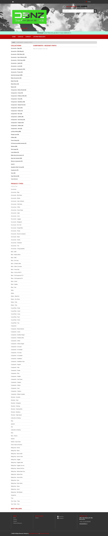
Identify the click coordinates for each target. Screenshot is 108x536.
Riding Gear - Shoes (15, 486)
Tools (12, 498)
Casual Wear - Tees (15, 323)
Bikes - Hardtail (14, 284)
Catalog (20, 36)
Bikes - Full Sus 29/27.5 (16, 272)
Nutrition (13, 438)
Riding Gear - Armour (15, 447)
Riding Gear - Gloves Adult (16, 453)
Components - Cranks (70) (17, 92)
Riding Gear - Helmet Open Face (18, 471)
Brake (12, 290)
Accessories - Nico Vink (16, 224)
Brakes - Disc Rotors (15, 299)
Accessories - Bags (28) (16, 48)
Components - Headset (16, 364)
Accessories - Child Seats (16, 204)
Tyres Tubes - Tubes (15, 501)
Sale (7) (12, 164)
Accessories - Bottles (15, 198)
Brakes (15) (13, 87)
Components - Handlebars (16, 358)
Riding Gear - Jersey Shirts (17, 477)
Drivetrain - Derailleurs (15, 412)
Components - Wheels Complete (18, 394)
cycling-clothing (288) (16, 131)
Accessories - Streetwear (16, 242)
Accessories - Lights (15, 213)
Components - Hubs (15, 367)
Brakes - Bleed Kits (15, 296)
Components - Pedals (15, 370)
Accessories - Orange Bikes (17, 227)
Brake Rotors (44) (15, 84)
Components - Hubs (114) (16, 107)
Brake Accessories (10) (16, 78)
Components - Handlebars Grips (18, 361)
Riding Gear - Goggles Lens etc (17, 465)
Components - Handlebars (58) (18, 101)
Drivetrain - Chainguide (16, 403)
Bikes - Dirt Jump (14, 260)
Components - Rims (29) (16, 113)
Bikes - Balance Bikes (15, 254)
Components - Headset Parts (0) (18, 104)
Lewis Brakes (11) (15, 152)
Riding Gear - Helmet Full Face (17, 468)
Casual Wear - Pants (15, 317)
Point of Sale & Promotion (16, 444)
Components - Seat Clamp (16, 379)
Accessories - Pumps (15, 230)
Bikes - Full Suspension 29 (16, 278)
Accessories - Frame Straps (17, 210)
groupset (13, 423)
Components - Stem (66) (16, 128)
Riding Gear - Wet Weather (16, 492)
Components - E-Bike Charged (17, 343)
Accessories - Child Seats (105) (18, 60)
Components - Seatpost (16, 382)
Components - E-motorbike (16, 349)
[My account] (13, 2)
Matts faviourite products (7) (17, 155)
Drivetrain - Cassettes (15, 397)
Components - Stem (15, 388)
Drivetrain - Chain (14, 400)
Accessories (13, 189)
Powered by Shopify (44, 533)
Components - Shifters (16, 385)
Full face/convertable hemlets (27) (18, 143)
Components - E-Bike (15, 340)
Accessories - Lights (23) (16, 63)
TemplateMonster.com (34, 533)
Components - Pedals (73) (17, 110)
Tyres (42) (13, 173)
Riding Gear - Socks (15, 489)
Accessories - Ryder (15, 236)
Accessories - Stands (15, 239)
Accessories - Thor (15, 245)
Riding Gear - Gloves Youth (17, 456)
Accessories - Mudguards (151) (18, 69)
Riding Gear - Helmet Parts (16, 474)
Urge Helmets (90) (15, 176)
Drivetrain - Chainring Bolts (16, 409)
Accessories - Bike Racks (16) (17, 54)
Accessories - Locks (15, 216)
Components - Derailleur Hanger (18, 334)
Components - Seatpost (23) (17, 122)
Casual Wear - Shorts (15, 320)
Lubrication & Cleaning (16, 418)
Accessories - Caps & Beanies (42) (18, 57)
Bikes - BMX (13, 251)
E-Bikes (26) (13, 137)
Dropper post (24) (15, 134)
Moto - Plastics (14, 435)
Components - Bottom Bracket (17, 328)
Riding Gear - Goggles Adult (17, 462)
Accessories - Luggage (16, 219)
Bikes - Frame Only (15, 269)
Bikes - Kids (13, 287)
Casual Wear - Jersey (15, 314)
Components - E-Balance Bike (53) (18, 95)
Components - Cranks (15, 331)
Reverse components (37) (16, 161)
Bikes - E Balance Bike (16, 263)
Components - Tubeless (16, 391)
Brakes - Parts (14, 305)
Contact (28, 36)
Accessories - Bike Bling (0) (17, 51)
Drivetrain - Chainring (15, 406)
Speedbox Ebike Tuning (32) (17, 167)
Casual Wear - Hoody (15, 308)
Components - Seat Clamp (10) (18, 119)
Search (36, 517)
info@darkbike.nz (83, 523)
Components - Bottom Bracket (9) (18, 89)
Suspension (13, 495)
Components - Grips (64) (16, 98)
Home (14, 36)
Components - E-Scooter (16, 346)
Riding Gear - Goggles (15, 459)
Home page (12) (14, 149)
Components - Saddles (16, 376)
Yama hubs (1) (14, 179)
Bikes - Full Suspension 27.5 (17, 275)
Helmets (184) (14, 146)
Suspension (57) (14, 170)
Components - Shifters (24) (17, 125)
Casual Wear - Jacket (15, 311)
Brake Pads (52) (14, 81)
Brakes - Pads (14, 302)
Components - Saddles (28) (17, 116)
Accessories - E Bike (15, 207)
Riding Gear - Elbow (15, 450)
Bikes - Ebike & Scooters (16, 266)
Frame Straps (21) (15, 140)
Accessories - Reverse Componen (18, 233)
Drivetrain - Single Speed (16, 415)
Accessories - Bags (15, 192)
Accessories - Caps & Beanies (17, 201)
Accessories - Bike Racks (16, 195)
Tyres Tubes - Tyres (15, 504)
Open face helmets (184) (16, 158)
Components (13, 325)
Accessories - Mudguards (16, 222)
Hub (12, 426)
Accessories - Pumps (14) (17, 72)
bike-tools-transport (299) (16, 75)
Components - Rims (15, 373)
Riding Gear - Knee (15, 480)
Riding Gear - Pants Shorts (16, 483)
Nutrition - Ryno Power (16, 441)
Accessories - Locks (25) (16, 66)
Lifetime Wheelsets (39, 36)
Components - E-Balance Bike (17, 337)
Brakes (12, 293)
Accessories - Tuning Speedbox (18, 248)
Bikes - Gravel (14, 281)
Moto (12, 420)
